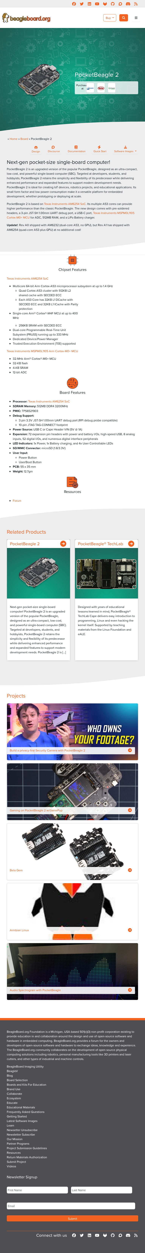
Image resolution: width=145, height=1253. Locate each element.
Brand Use (13, 1089)
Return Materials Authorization (27, 1157)
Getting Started (17, 1116)
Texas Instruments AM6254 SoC (65, 204)
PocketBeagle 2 (25, 543)
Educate (12, 1103)
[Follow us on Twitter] (81, 4)
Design (36, 151)
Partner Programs (18, 1143)
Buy (109, 18)
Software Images (124, 151)
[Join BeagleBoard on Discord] (128, 4)
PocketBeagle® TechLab (100, 543)
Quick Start (99, 151)
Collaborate (14, 1094)
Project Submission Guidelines (27, 1148)
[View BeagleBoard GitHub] (112, 4)
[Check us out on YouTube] (97, 4)
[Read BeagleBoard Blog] (135, 4)
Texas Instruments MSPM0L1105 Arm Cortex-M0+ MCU (42, 351)
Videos (11, 1166)
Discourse (54, 151)
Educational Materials (21, 1107)
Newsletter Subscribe (21, 1134)
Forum (17, 501)
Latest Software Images (22, 1121)
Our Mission (14, 1139)
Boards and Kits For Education (26, 1084)
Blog (10, 1075)
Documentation (77, 151)
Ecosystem (14, 1098)
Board (24, 139)
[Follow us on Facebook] (74, 4)
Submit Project (16, 1162)
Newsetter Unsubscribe (22, 1130)
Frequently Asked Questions (25, 1112)
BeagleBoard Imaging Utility (25, 1066)
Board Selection (17, 1080)
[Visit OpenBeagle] (105, 4)
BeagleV (12, 1071)
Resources (14, 1153)
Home (14, 139)
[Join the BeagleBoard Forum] (120, 4)
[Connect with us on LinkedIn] (89, 4)
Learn (10, 1125)
